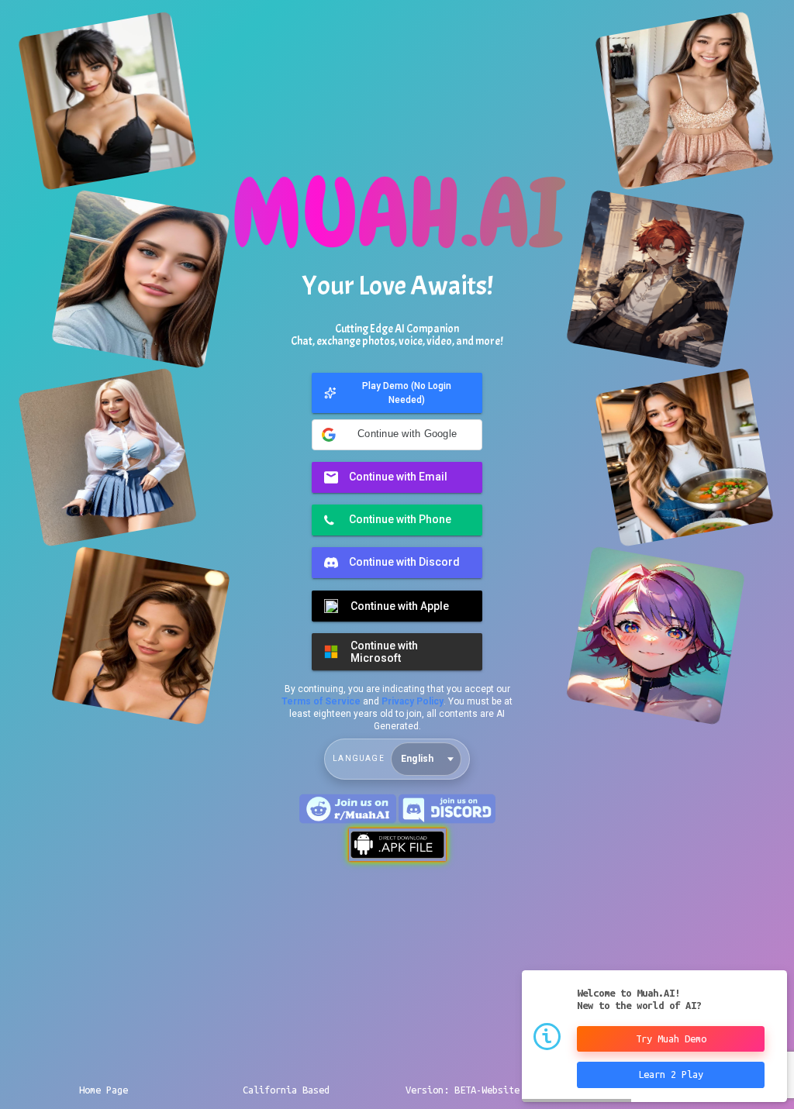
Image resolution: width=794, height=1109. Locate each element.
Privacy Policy (412, 701)
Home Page (103, 1089)
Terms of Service (321, 701)
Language (359, 758)
